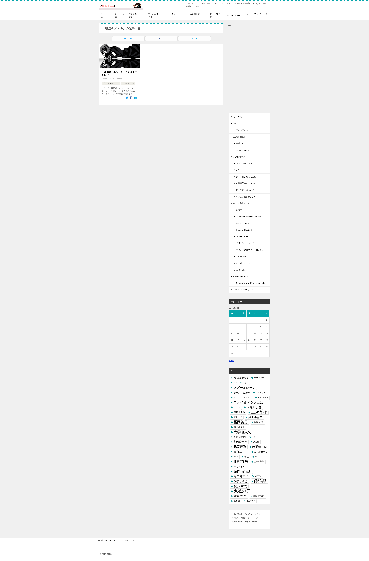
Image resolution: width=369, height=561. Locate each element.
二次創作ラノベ (153, 15)
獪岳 (246, 456)
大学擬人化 (243, 432)
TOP (108, 540)
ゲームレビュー (242, 392)
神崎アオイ (239, 466)
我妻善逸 (240, 446)
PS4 (245, 382)
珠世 (257, 457)
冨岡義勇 (241, 422)
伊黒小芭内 (255, 417)
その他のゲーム (128, 83)
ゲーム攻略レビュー (193, 15)
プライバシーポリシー (260, 15)
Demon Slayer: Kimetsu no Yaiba (251, 283)
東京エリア (241, 451)
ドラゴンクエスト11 (245, 163)
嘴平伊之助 (239, 427)
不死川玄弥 (239, 412)
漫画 (116, 15)
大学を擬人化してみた (246, 177)
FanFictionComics (234, 16)
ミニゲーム (105, 15)
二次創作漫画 (132, 15)
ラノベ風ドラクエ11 (248, 402)
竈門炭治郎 (243, 471)
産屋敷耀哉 (259, 461)
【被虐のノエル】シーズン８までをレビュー (119, 73)
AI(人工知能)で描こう (246, 197)
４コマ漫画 (250, 501)
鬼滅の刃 (240, 143)
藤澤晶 (260, 481)
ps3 (235, 383)
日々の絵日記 (215, 15)
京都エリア (238, 417)
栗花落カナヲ (261, 452)
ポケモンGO (241, 256)
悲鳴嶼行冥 (240, 441)
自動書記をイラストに (246, 183)
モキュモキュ (242, 130)
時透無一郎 (259, 446)
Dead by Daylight (244, 230)
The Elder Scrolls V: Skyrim (248, 216)
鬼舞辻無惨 (240, 495)
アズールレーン (243, 236)
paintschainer (259, 378)
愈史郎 (256, 442)
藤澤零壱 (240, 486)
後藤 (254, 437)
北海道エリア (258, 422)
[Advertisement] (249, 70)
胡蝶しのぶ (241, 481)
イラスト (172, 15)
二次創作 (259, 412)
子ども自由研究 (240, 437)
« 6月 (231, 360)
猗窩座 (236, 456)
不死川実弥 (254, 407)
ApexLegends (242, 150)
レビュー (237, 407)
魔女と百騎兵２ (259, 496)
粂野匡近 (258, 476)
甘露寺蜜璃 (241, 461)
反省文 (239, 210)
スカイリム (261, 392)
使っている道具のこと (246, 190)
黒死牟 (237, 501)
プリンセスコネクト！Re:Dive (249, 250)
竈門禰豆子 (241, 476)
